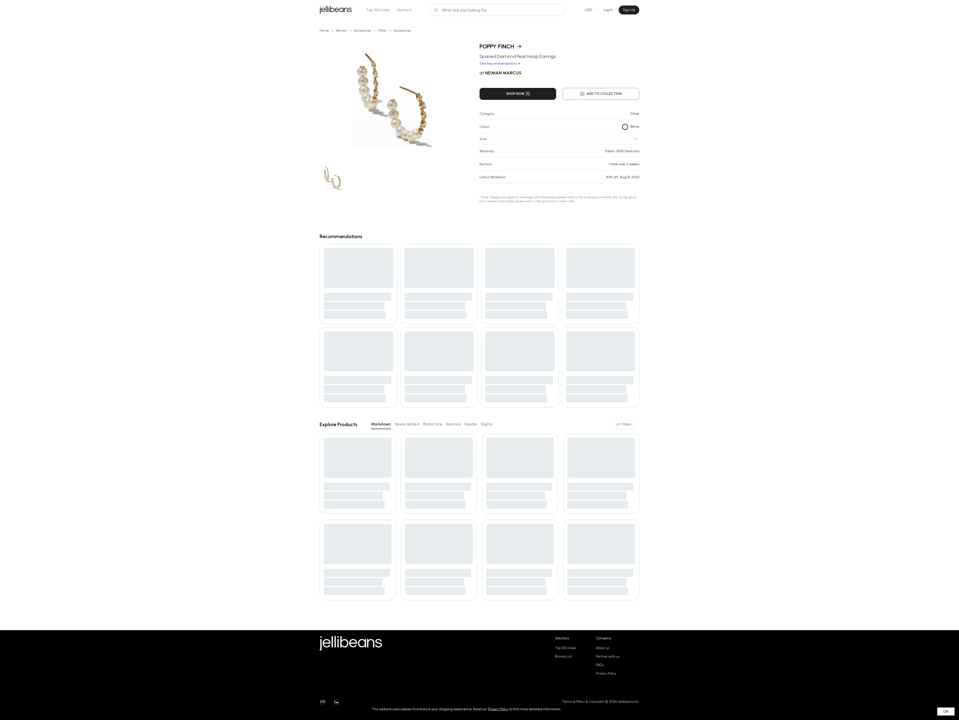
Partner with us (607, 656)
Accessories (362, 30)
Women (341, 30)
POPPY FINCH (497, 46)
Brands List (563, 656)
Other (382, 30)
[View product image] (392, 97)
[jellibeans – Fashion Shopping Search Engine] (336, 10)
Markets (404, 9)
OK (946, 711)
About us (602, 648)
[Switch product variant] (332, 177)
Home (324, 30)
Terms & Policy (573, 702)
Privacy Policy (606, 673)
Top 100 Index (378, 9)
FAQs (600, 665)
